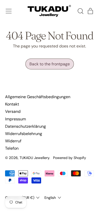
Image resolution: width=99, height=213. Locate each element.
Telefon (12, 148)
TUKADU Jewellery (34, 157)
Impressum (15, 119)
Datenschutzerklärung (25, 126)
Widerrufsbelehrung (23, 133)
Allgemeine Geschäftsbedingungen (37, 96)
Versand (13, 111)
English (50, 197)
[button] (80, 11)
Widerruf (13, 141)
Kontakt (12, 104)
